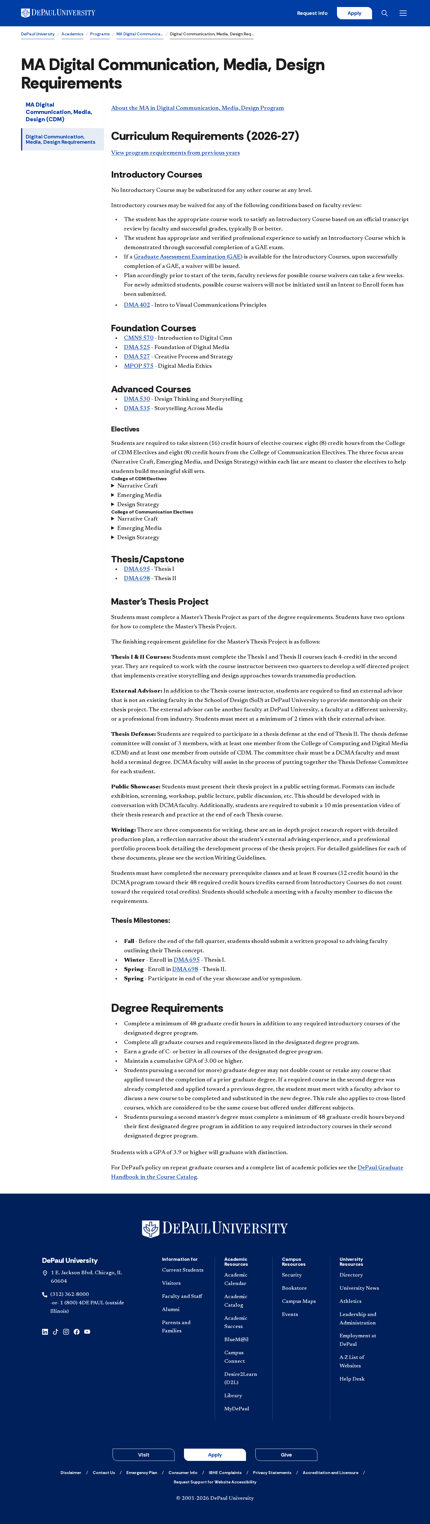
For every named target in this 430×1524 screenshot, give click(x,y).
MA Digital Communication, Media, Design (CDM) (59, 112)
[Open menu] (404, 13)
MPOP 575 (139, 366)
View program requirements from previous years (175, 153)
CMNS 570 (139, 338)
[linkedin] (45, 1331)
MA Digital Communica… (139, 34)
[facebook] (77, 1331)
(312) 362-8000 (69, 1294)
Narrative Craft (137, 486)
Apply (355, 13)
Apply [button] (215, 1454)
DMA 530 (137, 399)
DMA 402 (137, 305)
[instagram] (66, 1331)
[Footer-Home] (215, 1229)
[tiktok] (56, 1331)
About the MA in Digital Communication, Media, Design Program (197, 108)
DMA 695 (137, 569)
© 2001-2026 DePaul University (215, 1498)
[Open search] (385, 13)
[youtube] (87, 1331)
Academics (72, 34)
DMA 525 (137, 348)
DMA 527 (137, 357)
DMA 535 (137, 409)
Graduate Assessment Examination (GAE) (188, 257)
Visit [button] (143, 1454)
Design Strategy (138, 505)
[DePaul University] (66, 13)
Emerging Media (139, 495)
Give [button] (286, 1454)
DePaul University (38, 34)
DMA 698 (137, 579)
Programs (100, 34)
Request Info (312, 13)
